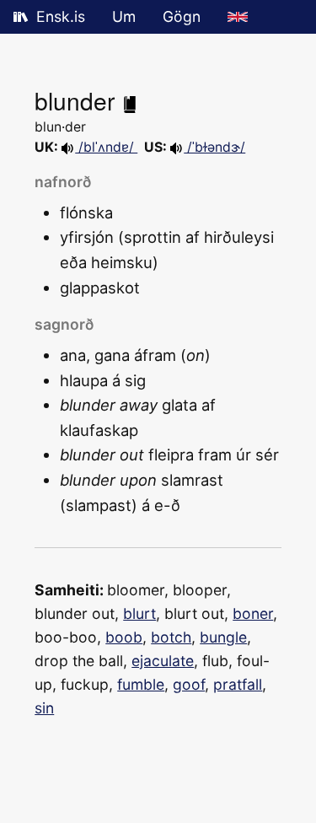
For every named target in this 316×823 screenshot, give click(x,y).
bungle (223, 637)
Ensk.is (60, 16)
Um (124, 16)
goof (189, 684)
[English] (237, 17)
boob (123, 637)
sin (44, 708)
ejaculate (162, 661)
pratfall (237, 684)
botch (171, 637)
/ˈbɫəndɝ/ (214, 147)
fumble (140, 684)
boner (253, 613)
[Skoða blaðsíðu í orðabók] (129, 100)
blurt (139, 613)
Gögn (182, 16)
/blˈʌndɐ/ (106, 147)
